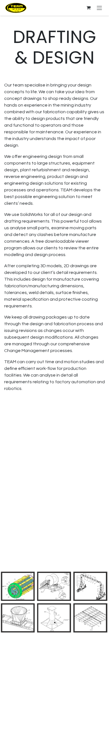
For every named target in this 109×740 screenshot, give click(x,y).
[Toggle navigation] (99, 7)
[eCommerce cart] (88, 8)
